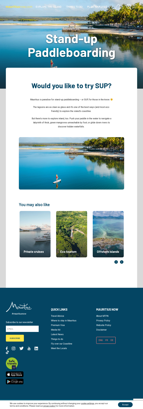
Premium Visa (58, 325)
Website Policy (103, 325)
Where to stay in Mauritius (63, 320)
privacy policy (49, 406)
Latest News (57, 334)
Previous (116, 262)
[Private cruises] (35, 260)
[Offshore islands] (108, 260)
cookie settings (87, 403)
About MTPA (102, 316)
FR (106, 340)
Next (121, 262)
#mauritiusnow (19, 313)
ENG (101, 340)
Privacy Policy (103, 320)
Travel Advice (57, 316)
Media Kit (55, 329)
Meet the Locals (59, 348)
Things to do (57, 339)
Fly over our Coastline (61, 343)
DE (111, 340)
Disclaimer (101, 329)
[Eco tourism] (71, 260)
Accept (125, 405)
